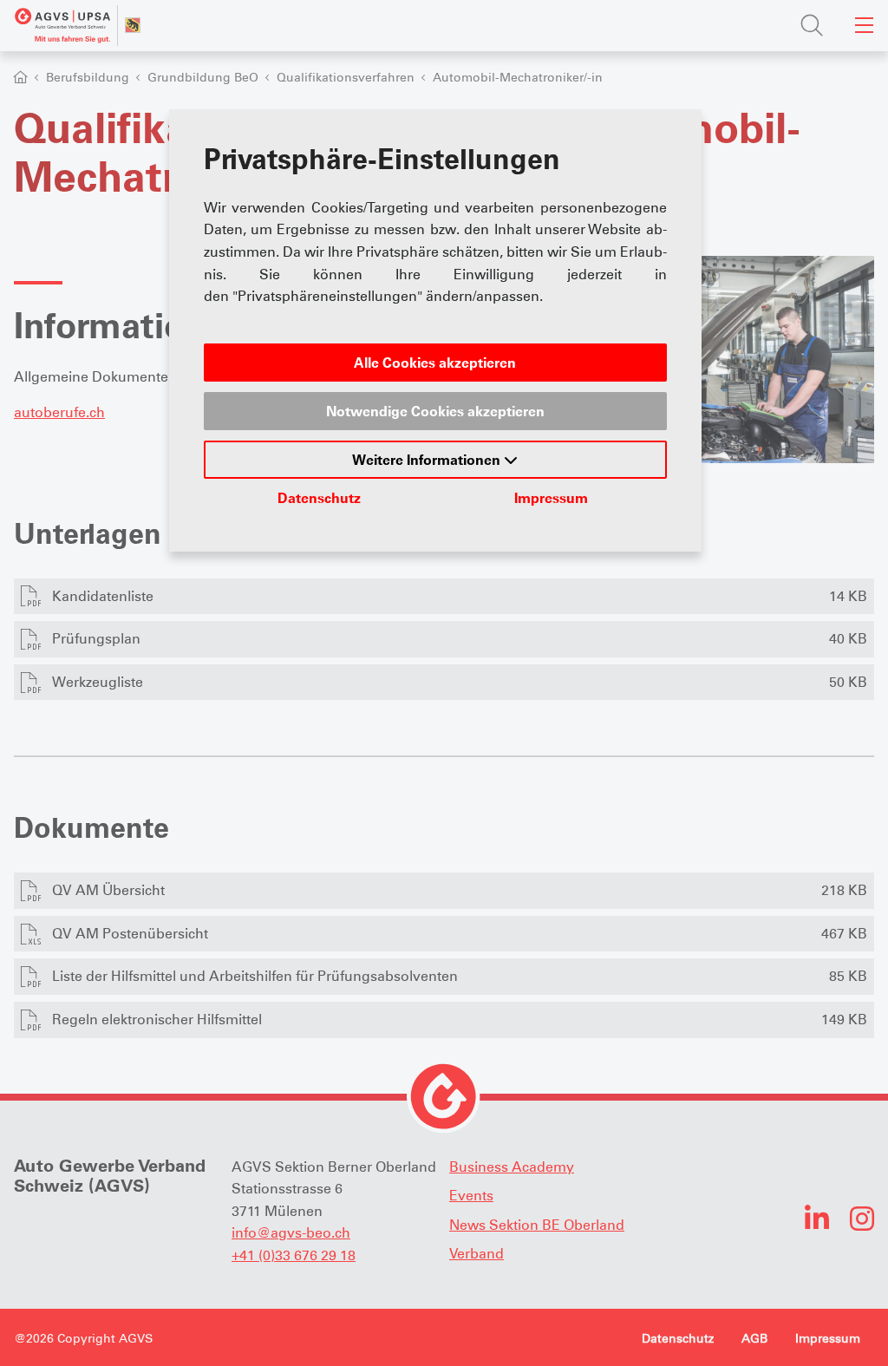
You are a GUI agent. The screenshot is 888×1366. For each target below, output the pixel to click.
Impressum (551, 498)
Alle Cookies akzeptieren (435, 362)
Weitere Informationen (428, 459)
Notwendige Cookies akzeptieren (435, 411)
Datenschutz (319, 498)
